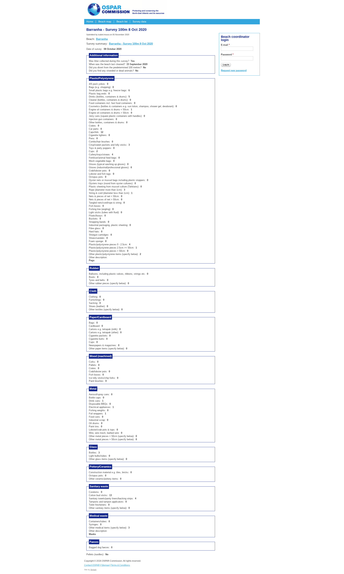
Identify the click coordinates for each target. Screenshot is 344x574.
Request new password (234, 70)
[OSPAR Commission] (125, 9)
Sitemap (105, 565)
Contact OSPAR (92, 565)
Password (227, 54)
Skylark (93, 570)
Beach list (121, 21)
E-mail (225, 45)
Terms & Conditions (120, 565)
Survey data (139, 21)
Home (89, 21)
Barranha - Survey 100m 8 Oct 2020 (131, 43)
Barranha (102, 38)
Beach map (104, 21)
